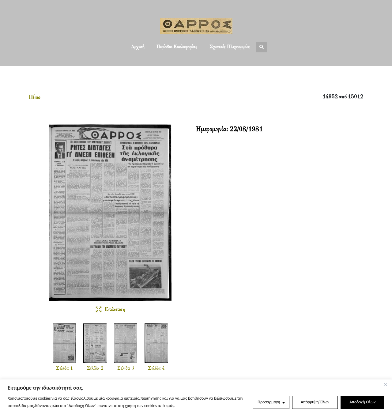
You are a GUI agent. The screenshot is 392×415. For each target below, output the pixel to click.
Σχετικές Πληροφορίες (229, 46)
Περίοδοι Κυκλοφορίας (176, 46)
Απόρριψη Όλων (315, 402)
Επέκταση (115, 309)
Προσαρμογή (269, 402)
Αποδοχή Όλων (362, 402)
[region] (196, 397)
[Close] (385, 384)
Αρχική (137, 46)
